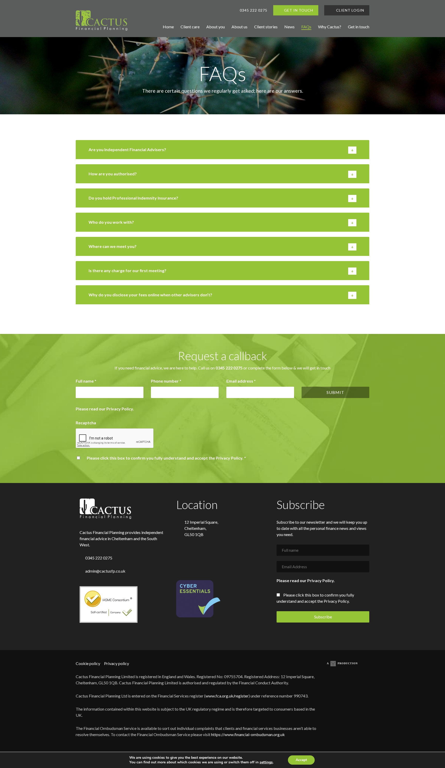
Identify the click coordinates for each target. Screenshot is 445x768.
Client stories (266, 26)
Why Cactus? (329, 26)
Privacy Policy (119, 408)
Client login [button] (349, 10)
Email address (241, 380)
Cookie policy (88, 663)
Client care (190, 26)
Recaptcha (86, 422)
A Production (342, 663)
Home (168, 26)
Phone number (166, 380)
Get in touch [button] (298, 10)
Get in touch (358, 26)
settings (266, 762)
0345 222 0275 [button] (253, 10)
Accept (301, 759)
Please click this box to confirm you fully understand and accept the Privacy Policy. (166, 457)
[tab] (222, 149)
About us (239, 26)
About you (215, 26)
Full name (86, 380)
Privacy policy (116, 663)
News (289, 26)
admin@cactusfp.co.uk (105, 570)
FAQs (306, 26)
